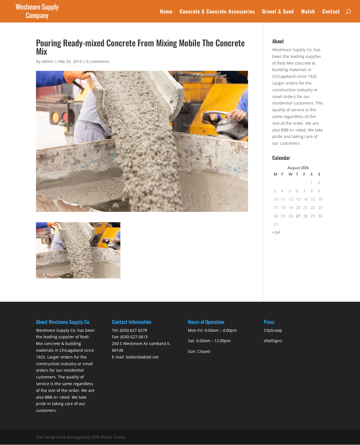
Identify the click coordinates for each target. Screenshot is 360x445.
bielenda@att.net (142, 357)
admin (48, 61)
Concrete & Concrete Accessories (217, 12)
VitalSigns (273, 340)
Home (166, 12)
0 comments (97, 61)
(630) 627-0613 (134, 336)
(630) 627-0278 (133, 330)
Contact (331, 12)
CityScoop (273, 330)
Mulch (308, 12)
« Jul (276, 232)
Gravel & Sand (278, 12)
